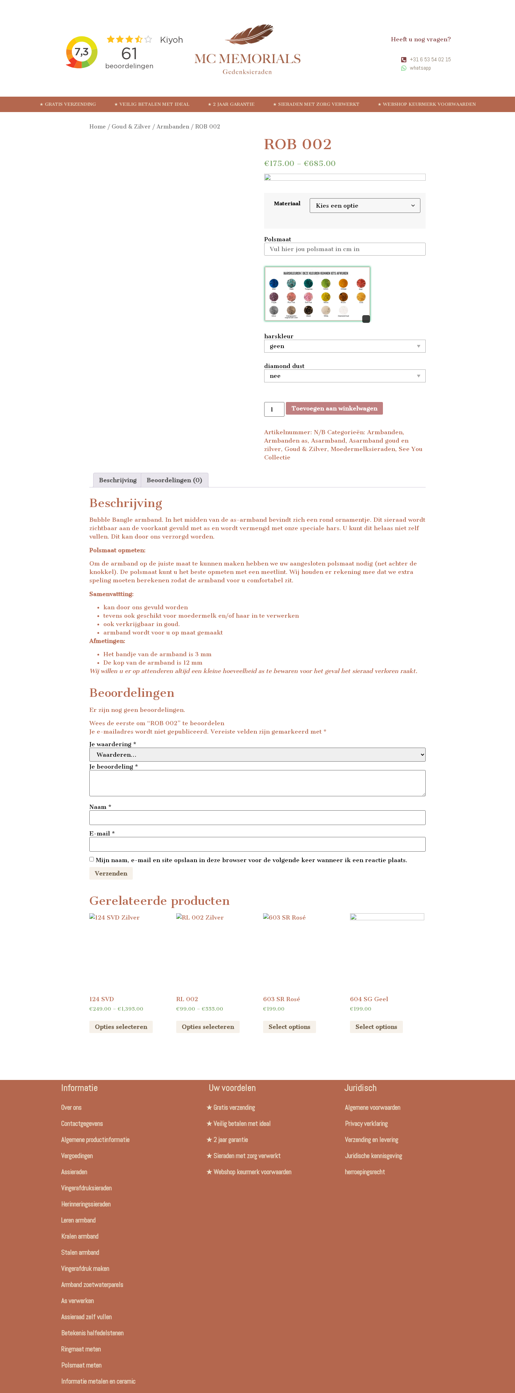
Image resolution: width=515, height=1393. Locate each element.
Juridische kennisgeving (373, 1155)
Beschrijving (118, 480)
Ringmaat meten (81, 1349)
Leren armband (78, 1220)
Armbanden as (286, 440)
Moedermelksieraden (363, 448)
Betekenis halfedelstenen (92, 1333)
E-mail (102, 833)
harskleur (279, 336)
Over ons (71, 1107)
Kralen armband (79, 1236)
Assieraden (74, 1171)
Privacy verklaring (366, 1123)
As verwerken (77, 1300)
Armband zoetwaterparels (92, 1284)
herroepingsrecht (365, 1171)
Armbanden (173, 126)
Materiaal (287, 203)
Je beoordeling (113, 766)
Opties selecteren (121, 1026)
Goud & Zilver (131, 126)
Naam (100, 807)
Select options (289, 1026)
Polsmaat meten (81, 1365)
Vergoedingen (77, 1155)
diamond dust (284, 366)
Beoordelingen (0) (174, 480)
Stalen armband (80, 1252)
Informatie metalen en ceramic (98, 1381)
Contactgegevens (82, 1123)
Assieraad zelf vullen (86, 1316)
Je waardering (112, 744)
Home (97, 126)
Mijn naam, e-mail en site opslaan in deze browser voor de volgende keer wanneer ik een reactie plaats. (251, 860)
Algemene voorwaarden (372, 1107)
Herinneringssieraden (86, 1204)
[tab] (118, 480)
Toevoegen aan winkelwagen (334, 408)
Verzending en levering (371, 1139)
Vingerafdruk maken (85, 1268)
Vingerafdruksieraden (86, 1188)
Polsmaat (277, 239)
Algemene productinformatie (95, 1139)
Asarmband (328, 440)
